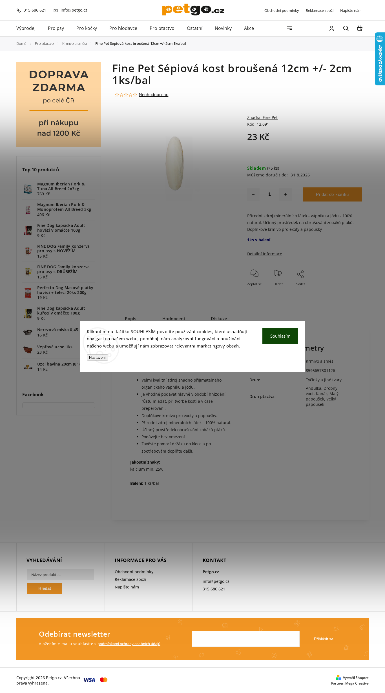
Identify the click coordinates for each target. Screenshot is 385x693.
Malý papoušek (322, 396)
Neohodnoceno (153, 95)
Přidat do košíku (332, 194)
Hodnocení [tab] (173, 319)
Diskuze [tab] (219, 319)
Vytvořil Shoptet (356, 677)
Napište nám (351, 10)
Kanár (321, 393)
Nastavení (97, 357)
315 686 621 (214, 589)
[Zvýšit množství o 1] (285, 194)
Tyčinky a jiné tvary (324, 379)
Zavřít (344, 291)
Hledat (44, 588)
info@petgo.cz (216, 581)
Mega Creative (357, 683)
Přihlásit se (323, 639)
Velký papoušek (321, 401)
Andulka (313, 388)
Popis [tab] (130, 319)
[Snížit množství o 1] (253, 194)
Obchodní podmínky (281, 10)
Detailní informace (264, 253)
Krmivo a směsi (320, 361)
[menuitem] (29, 28)
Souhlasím (280, 336)
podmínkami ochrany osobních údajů (129, 643)
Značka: (262, 117)
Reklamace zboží (319, 10)
